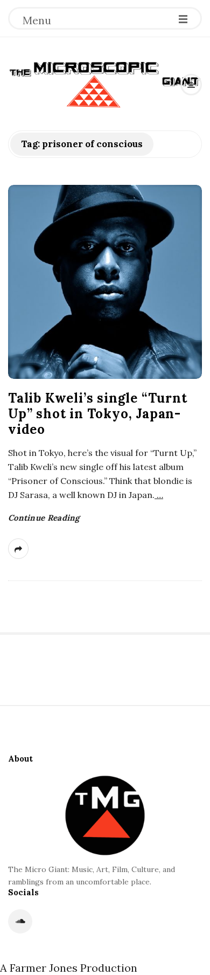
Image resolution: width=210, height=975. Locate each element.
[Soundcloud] (20, 921)
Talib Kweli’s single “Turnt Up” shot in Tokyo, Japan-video (97, 414)
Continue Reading (44, 518)
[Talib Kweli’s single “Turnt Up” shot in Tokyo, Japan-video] (105, 282)
